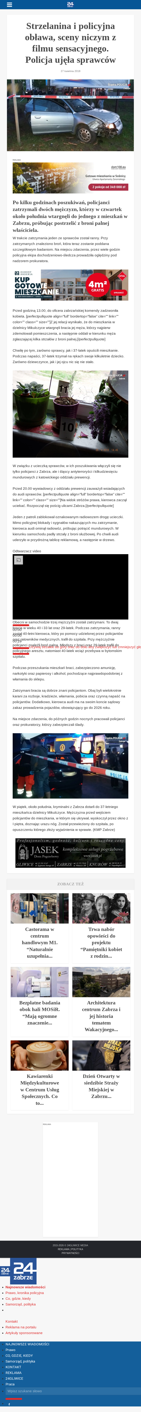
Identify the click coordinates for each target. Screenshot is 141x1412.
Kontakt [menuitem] (12, 1321)
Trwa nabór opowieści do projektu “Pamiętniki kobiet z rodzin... (101, 942)
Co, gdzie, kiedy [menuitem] (18, 1299)
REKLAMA (63, 1249)
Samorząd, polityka (20, 1361)
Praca (10, 1384)
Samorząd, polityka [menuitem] (21, 1304)
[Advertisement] (70, 1181)
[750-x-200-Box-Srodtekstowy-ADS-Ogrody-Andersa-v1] (70, 285)
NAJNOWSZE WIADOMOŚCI (27, 1344)
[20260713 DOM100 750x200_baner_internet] (70, 178)
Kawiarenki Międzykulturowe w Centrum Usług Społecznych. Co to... (39, 1089)
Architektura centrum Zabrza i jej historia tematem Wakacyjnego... (101, 1016)
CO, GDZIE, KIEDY (19, 1355)
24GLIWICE (14, 1378)
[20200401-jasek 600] (70, 853)
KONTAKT (13, 1367)
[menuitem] (25, 1287)
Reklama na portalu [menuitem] (21, 1327)
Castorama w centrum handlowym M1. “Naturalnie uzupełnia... (40, 942)
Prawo (10, 1350)
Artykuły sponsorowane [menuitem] (24, 1333)
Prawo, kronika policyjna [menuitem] (25, 1293)
